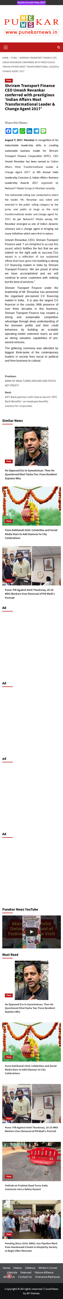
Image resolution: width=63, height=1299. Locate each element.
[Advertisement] (31, 645)
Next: (31, 399)
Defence (30, 1267)
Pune (8, 80)
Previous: (30, 380)
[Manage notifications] (9, 1276)
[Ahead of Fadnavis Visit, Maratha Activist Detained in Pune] (31, 931)
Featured (25, 1272)
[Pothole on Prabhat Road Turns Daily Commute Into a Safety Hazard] (31, 1161)
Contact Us (25, 1276)
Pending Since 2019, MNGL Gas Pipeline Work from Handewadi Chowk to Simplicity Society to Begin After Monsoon (31, 1247)
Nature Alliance (44, 1272)
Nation (17, 1267)
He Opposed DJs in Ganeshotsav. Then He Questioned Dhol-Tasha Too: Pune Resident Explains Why (31, 474)
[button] (5, 46)
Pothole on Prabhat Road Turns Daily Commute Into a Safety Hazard (26, 1187)
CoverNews (51, 1288)
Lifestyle (12, 1272)
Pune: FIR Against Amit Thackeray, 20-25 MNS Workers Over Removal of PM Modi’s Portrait (30, 594)
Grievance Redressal (47, 1276)
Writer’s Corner (47, 1267)
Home (6, 1267)
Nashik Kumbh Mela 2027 (31, 2)
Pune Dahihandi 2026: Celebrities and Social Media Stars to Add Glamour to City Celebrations (31, 534)
